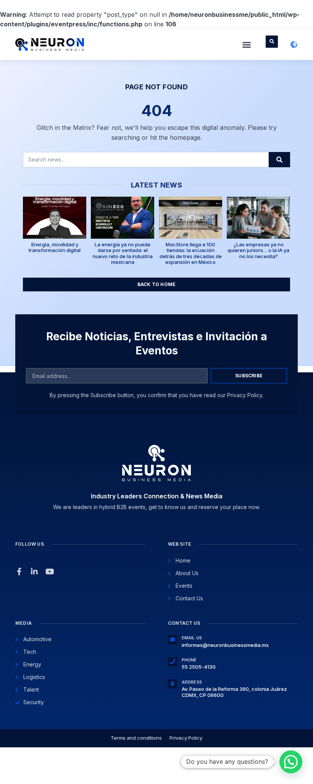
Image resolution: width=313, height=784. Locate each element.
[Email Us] (172, 639)
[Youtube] (49, 571)
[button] (246, 45)
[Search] (279, 159)
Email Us (192, 637)
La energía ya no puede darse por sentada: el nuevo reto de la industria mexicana (123, 253)
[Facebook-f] (19, 571)
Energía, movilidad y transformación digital (55, 247)
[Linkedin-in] (34, 571)
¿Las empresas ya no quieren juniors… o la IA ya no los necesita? (258, 250)
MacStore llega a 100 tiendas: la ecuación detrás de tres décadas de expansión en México (191, 253)
